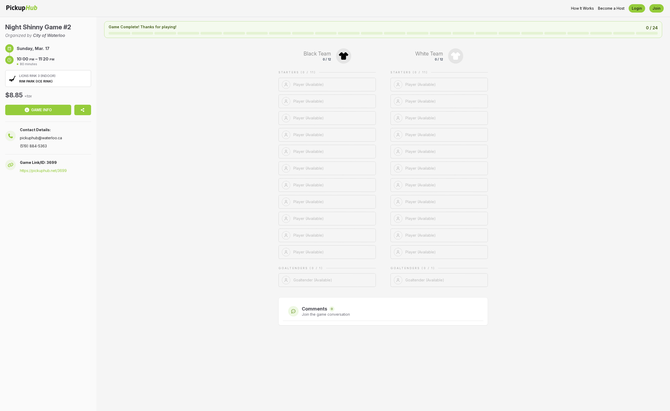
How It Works (582, 8)
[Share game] (82, 110)
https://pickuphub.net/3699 (43, 170)
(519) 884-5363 (33, 146)
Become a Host (611, 8)
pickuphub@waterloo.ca (41, 138)
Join (656, 8)
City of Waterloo (49, 35)
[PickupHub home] (21, 8)
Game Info (41, 110)
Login (637, 8)
